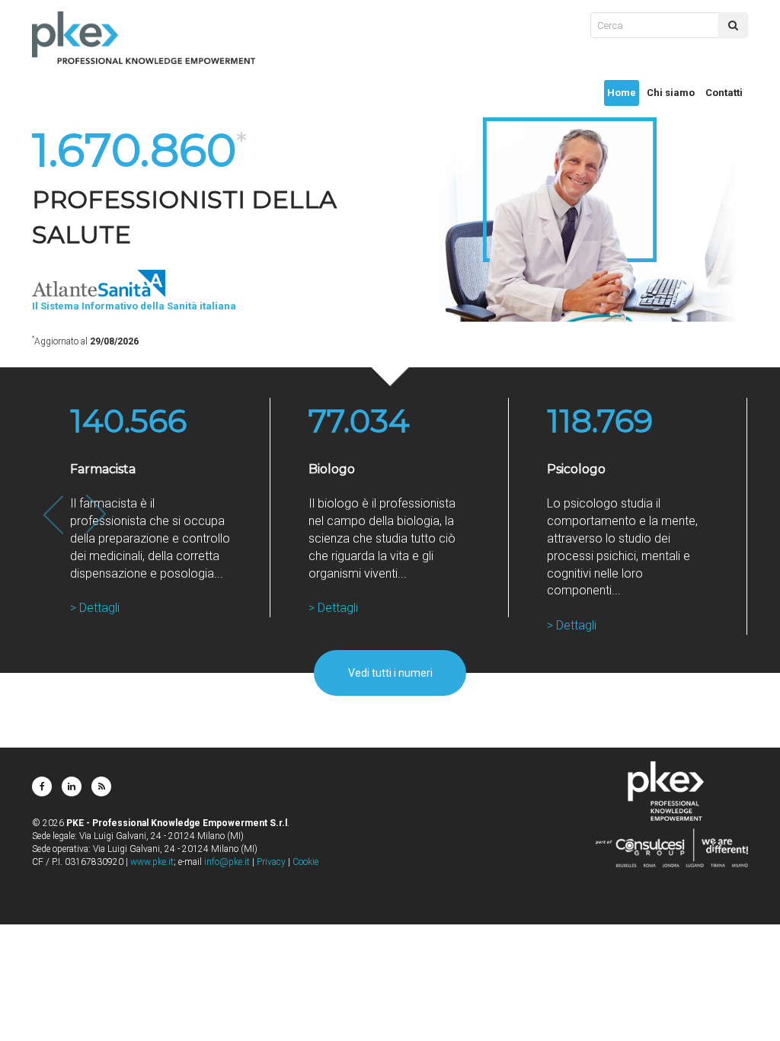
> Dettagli (95, 608)
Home (621, 92)
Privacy (271, 862)
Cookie (305, 862)
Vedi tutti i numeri (390, 673)
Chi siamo (671, 92)
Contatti (724, 92)
